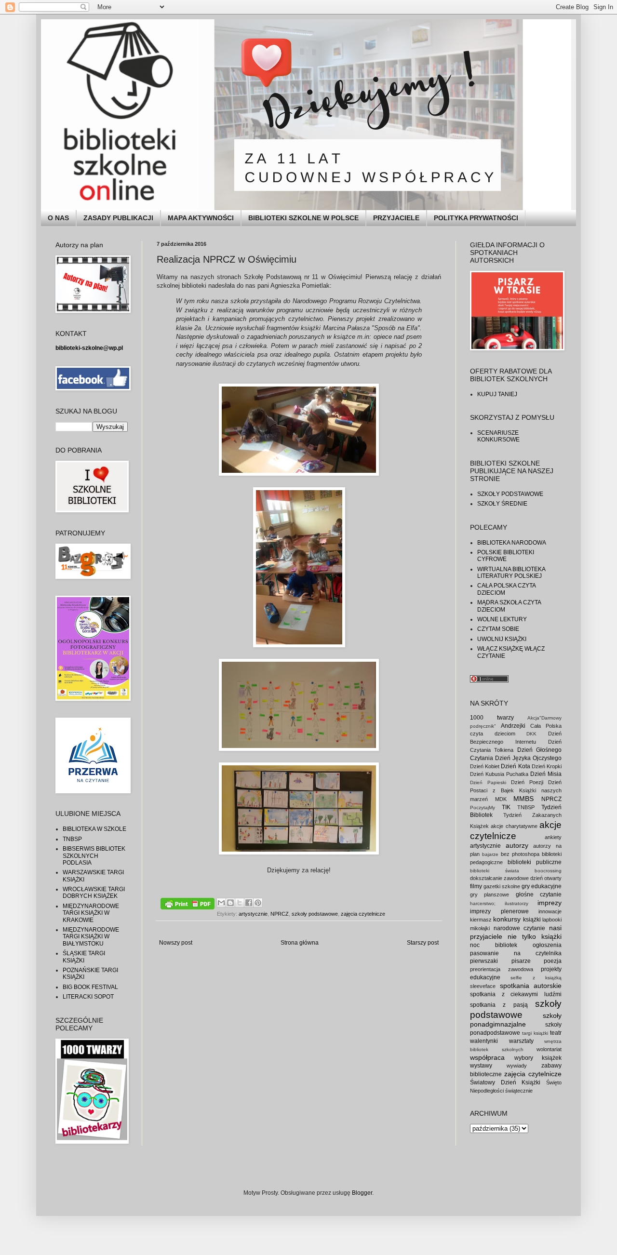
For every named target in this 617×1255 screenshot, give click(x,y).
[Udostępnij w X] (239, 903)
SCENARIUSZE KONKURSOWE (498, 436)
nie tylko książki (535, 936)
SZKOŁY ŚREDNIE (502, 503)
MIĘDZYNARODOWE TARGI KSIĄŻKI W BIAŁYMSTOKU (91, 936)
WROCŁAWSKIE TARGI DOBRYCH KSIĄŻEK (94, 892)
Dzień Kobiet (484, 766)
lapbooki (552, 919)
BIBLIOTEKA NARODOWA (511, 542)
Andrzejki (513, 725)
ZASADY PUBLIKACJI (118, 218)
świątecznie (519, 1091)
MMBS (523, 798)
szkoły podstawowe (315, 914)
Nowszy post (175, 942)
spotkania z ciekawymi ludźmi (516, 994)
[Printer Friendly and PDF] (188, 905)
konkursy (507, 919)
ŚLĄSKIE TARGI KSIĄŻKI (84, 956)
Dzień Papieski (488, 782)
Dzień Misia (546, 774)
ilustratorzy (516, 903)
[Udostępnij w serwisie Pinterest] (258, 903)
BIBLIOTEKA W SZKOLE (94, 829)
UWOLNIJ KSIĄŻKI (501, 639)
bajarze (490, 854)
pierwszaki (484, 961)
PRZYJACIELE (396, 218)
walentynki (484, 1041)
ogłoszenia (547, 945)
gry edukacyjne (542, 886)
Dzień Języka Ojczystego (528, 758)
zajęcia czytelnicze (363, 914)
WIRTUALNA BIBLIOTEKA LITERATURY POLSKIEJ (511, 572)
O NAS (58, 218)
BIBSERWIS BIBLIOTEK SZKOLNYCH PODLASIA (94, 855)
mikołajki (480, 928)
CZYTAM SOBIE (498, 629)
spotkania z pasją (499, 1004)
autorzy (517, 845)
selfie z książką (536, 977)
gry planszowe (489, 894)
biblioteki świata (494, 870)
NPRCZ (279, 914)
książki (532, 919)
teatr (556, 1032)
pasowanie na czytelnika (516, 953)
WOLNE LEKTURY (502, 619)
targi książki (535, 1033)
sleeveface (483, 986)
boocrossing (548, 870)
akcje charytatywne (514, 826)
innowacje (550, 911)
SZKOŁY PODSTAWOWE (510, 494)
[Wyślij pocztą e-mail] (221, 903)
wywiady (517, 1065)
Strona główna (300, 942)
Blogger (362, 1192)
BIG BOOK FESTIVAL (90, 987)
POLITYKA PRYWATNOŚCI (476, 218)
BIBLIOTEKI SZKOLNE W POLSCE (303, 218)
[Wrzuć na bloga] (230, 903)
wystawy (481, 1065)
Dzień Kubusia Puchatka (499, 774)
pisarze (521, 961)
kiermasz (481, 919)
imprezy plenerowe (499, 911)
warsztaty (521, 1041)
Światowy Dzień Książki (505, 1082)
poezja (553, 961)
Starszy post (423, 942)
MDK (501, 799)
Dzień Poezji (527, 782)
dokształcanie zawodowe (499, 878)
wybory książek (538, 1058)
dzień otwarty (546, 878)
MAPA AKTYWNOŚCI (201, 218)
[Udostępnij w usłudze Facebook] (249, 903)
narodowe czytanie (520, 928)
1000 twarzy (492, 717)
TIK (506, 807)
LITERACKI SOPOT (88, 996)
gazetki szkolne (501, 886)
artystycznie (253, 914)
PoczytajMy (482, 807)
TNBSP (72, 839)
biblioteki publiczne (535, 862)
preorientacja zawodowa (501, 969)
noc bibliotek (493, 945)
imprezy (549, 903)
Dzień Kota (515, 766)
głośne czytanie (539, 894)
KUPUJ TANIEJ (497, 394)
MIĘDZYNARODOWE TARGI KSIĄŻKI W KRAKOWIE (91, 913)
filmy (476, 886)
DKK (531, 733)
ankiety (553, 837)
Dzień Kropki (547, 766)
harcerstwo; (483, 903)
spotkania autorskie (531, 985)
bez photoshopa (520, 854)
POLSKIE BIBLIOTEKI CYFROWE (505, 555)
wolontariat (549, 1049)
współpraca (487, 1057)
